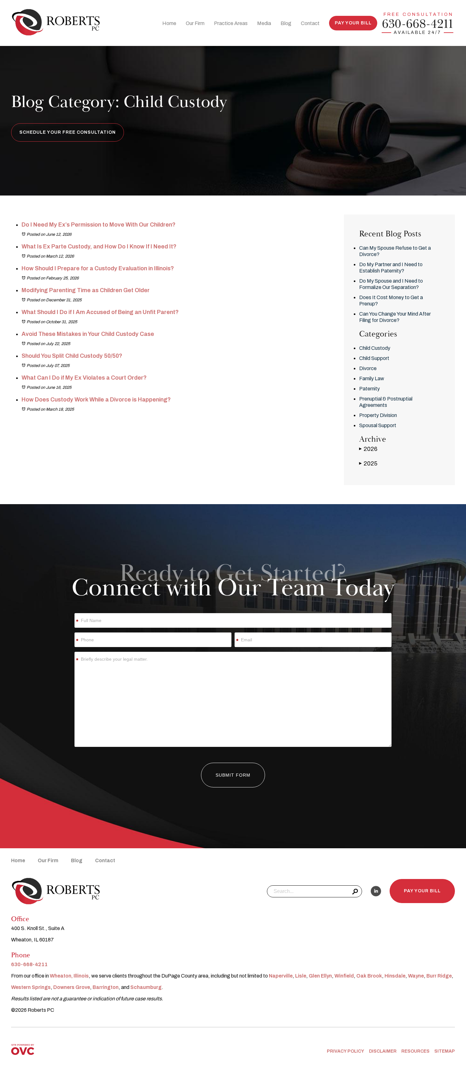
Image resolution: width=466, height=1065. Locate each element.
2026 (368, 449)
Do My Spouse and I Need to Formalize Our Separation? (391, 284)
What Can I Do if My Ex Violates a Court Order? (84, 378)
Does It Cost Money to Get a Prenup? (391, 300)
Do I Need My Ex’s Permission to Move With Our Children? (99, 224)
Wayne (416, 975)
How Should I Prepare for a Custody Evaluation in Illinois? (98, 268)
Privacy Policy (345, 1051)
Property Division (378, 415)
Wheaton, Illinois (69, 975)
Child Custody (374, 348)
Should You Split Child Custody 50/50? (72, 356)
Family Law (371, 378)
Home (169, 23)
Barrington (106, 987)
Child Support (374, 358)
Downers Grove (71, 987)
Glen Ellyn (320, 975)
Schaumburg (146, 987)
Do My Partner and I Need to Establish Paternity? (391, 267)
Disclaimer (383, 1051)
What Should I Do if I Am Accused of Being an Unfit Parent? (100, 312)
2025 (368, 463)
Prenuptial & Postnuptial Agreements (385, 402)
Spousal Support (377, 425)
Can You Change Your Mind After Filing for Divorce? (395, 317)
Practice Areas (231, 23)
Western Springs (31, 987)
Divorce (368, 368)
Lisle (300, 975)
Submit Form (233, 775)
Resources (415, 1051)
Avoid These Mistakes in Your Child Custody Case (88, 334)
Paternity (369, 388)
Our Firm (195, 23)
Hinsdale (395, 975)
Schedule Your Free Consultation (67, 132)
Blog (286, 23)
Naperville (281, 975)
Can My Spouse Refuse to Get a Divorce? (395, 251)
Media (264, 23)
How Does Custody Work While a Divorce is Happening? (96, 399)
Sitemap (444, 1051)
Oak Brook (369, 975)
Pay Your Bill (353, 23)
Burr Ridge (439, 975)
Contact (310, 23)
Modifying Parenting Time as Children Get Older (86, 290)
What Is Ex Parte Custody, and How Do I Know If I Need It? (99, 246)
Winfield (344, 975)
